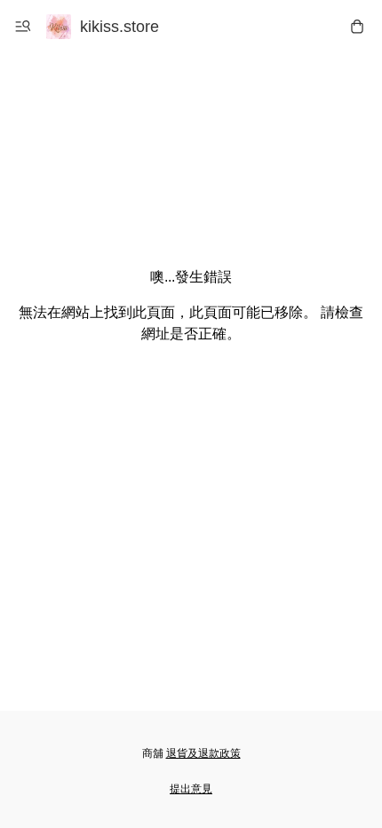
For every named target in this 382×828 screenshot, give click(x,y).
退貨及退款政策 (203, 753)
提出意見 (191, 789)
